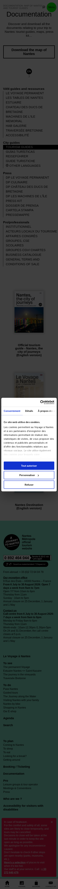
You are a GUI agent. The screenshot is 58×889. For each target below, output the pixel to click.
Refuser (29, 484)
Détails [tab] (29, 411)
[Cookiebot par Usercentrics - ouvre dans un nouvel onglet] (41, 402)
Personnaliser (27, 475)
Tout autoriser (29, 465)
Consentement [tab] (12, 411)
